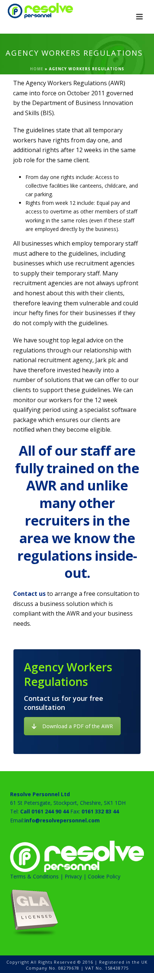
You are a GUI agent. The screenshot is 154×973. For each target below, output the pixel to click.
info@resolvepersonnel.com (62, 820)
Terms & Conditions (34, 876)
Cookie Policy (104, 876)
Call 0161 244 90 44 (44, 811)
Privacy (73, 876)
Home (36, 68)
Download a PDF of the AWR (77, 726)
